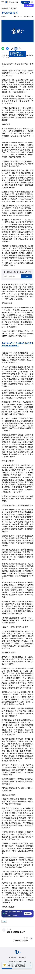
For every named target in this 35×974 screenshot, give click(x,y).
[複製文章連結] (12, 48)
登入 (11, 55)
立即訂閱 (26, 2)
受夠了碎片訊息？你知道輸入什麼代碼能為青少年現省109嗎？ (17, 344)
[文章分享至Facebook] (7, 48)
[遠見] (17, 953)
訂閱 (26, 276)
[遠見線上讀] (12, 2)
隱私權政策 (22, 958)
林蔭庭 (3, 16)
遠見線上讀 (4, 8)
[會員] (32, 2)
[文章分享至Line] (3, 48)
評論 (4, 921)
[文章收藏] (16, 48)
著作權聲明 (12, 958)
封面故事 (14, 8)
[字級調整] (20, 48)
